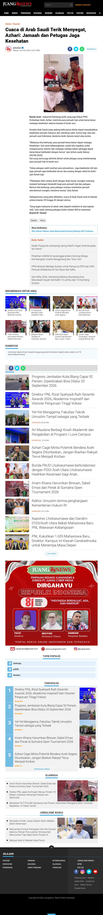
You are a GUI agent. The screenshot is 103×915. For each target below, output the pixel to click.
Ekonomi (48, 13)
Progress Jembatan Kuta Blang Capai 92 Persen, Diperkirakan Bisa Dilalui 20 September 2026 (62, 381)
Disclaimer (90, 881)
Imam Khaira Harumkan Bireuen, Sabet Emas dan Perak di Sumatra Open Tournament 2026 (61, 487)
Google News (79, 888)
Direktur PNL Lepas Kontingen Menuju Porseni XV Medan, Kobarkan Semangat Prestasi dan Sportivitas (32, 795)
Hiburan (31, 861)
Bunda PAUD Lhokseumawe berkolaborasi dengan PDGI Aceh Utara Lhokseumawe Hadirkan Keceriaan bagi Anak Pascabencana (63, 470)
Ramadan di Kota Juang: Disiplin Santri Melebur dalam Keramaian (32, 822)
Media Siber (79, 881)
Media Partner (86, 885)
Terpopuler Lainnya (42, 769)
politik (70, 13)
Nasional (38, 13)
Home (6, 13)
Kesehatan (91, 13)
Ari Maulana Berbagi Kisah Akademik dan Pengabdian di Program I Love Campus (63, 432)
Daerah (34, 220)
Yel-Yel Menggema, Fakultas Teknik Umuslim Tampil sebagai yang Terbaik (60, 414)
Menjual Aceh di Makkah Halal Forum (27, 840)
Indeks (15, 13)
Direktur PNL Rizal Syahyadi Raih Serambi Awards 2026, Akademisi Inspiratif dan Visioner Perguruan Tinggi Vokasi (63, 398)
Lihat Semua (51, 554)
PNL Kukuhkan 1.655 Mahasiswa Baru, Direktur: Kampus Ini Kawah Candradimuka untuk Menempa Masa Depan (64, 540)
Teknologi (56, 867)
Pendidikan (26, 13)
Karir (76, 885)
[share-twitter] (76, 49)
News (42, 220)
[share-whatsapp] (82, 49)
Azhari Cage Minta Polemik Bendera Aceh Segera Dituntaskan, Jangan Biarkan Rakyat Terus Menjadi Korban (64, 452)
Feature (79, 13)
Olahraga (59, 13)
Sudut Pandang (34, 867)
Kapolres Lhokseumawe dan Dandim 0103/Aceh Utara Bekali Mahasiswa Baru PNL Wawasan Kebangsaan (62, 523)
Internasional (58, 861)
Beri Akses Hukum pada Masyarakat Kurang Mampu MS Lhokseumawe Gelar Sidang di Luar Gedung (63, 231)
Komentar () (91, 49)
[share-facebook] (70, 49)
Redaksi (91, 878)
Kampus (16, 675)
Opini (79, 864)
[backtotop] (51, 848)
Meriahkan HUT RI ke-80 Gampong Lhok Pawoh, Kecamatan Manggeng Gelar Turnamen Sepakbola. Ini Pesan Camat (51, 804)
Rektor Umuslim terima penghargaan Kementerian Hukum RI (60, 503)
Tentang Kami (80, 878)
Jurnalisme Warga (85, 861)
